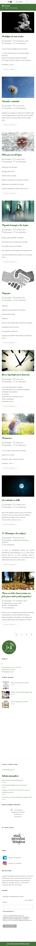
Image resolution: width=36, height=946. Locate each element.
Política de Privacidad (9, 920)
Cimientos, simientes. (11, 101)
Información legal (17, 885)
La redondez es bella (11, 500)
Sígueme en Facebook (15, 857)
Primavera (7, 438)
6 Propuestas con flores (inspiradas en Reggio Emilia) (17, 797)
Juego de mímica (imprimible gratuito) (12, 780)
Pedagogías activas (8, 672)
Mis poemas (13, 8)
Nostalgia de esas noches (12, 36)
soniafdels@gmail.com (8, 770)
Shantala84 (7, 41)
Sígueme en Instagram (15, 863)
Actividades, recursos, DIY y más (12, 667)
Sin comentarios (21, 43)
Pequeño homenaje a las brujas (15, 225)
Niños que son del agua (12, 154)
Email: (5, 902)
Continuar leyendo (10, 69)
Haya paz (6, 293)
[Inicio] (2, 8)
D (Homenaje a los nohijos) (14, 533)
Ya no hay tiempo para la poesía (16, 374)
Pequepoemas (12, 605)
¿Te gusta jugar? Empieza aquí (18, 944)
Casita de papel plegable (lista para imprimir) (14, 785)
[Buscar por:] (27, 2)
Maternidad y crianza (11, 603)
